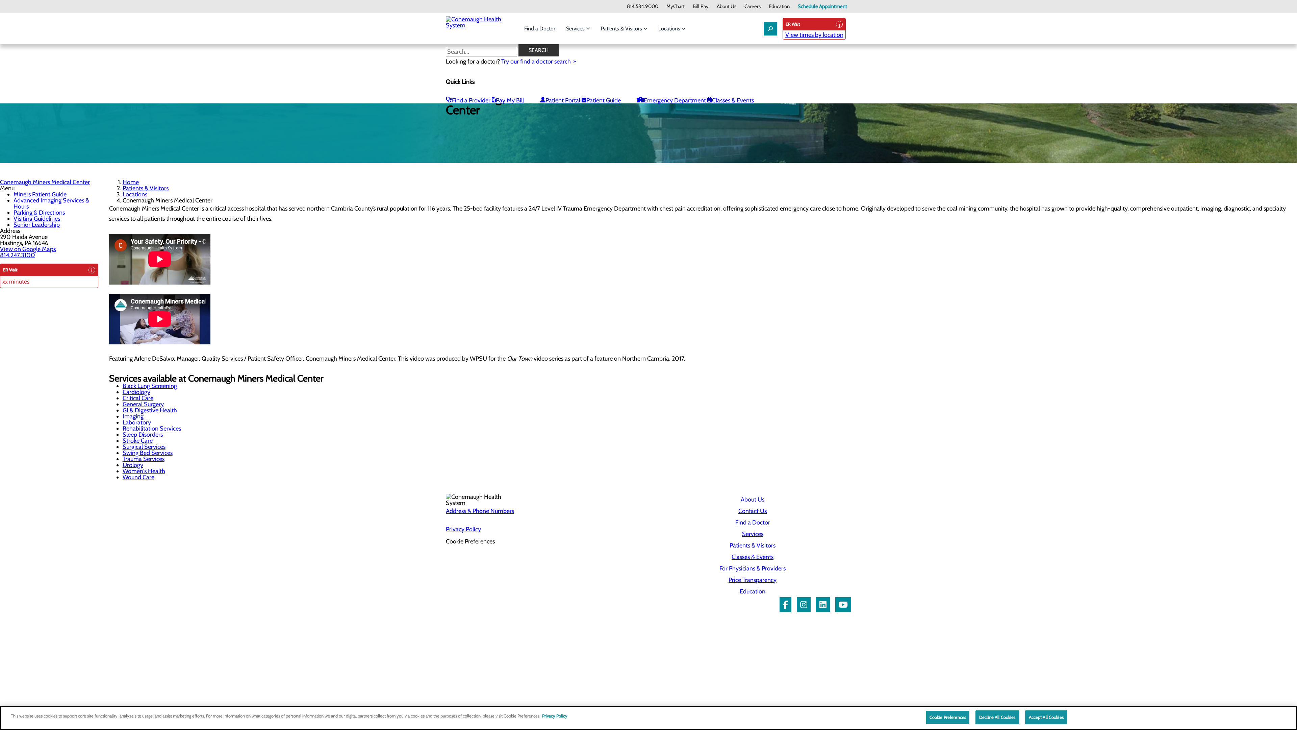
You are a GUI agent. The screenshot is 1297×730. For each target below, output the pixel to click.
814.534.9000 (642, 6)
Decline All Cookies (997, 717)
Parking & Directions (39, 212)
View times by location (814, 35)
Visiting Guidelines (37, 218)
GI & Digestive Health (150, 410)
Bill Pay (701, 6)
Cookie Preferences (948, 717)
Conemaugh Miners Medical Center (45, 182)
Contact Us (752, 511)
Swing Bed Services (148, 453)
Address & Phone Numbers (480, 511)
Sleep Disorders (143, 434)
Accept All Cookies (1046, 717)
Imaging (133, 416)
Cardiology (136, 392)
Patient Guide (603, 100)
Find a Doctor (539, 28)
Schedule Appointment (822, 6)
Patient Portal (562, 100)
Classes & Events (733, 100)
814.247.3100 (17, 255)
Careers (752, 6)
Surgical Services (144, 447)
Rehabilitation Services (152, 428)
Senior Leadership (37, 224)
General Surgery (143, 404)
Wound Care (138, 477)
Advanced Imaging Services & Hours (51, 203)
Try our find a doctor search (536, 61)
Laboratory (137, 422)
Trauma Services (143, 459)
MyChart (675, 6)
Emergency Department (675, 100)
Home (131, 182)
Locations (670, 28)
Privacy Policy (463, 529)
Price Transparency (753, 580)
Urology (133, 465)
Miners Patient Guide (40, 194)
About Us (726, 6)
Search (539, 50)
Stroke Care (138, 440)
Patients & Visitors (622, 28)
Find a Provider (471, 100)
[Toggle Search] (770, 28)
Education (779, 6)
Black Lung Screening (150, 386)
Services (576, 28)
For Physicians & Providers (752, 568)
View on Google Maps (28, 249)
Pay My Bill (510, 100)
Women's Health (144, 471)
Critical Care (138, 398)
